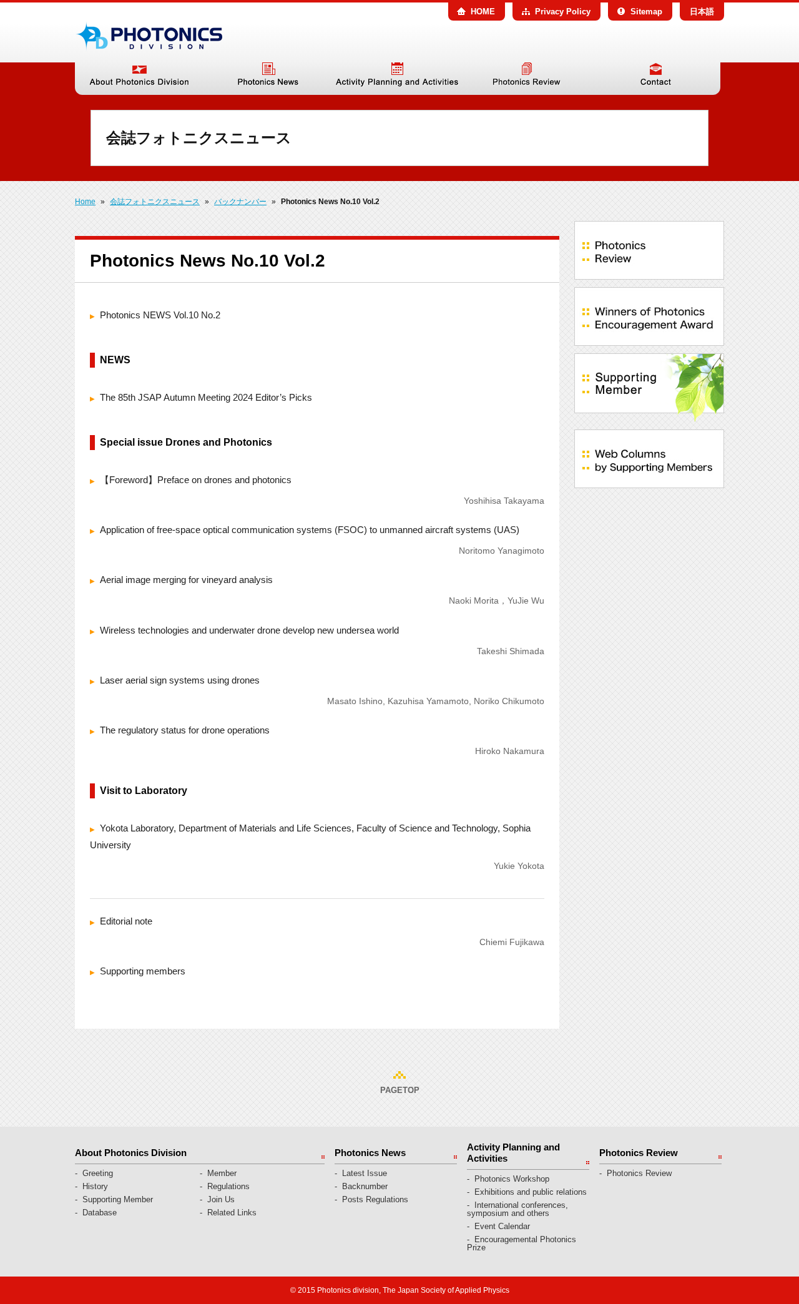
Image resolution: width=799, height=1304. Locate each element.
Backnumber (365, 1186)
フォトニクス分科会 (148, 36)
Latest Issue (364, 1173)
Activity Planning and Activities (397, 78)
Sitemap (646, 11)
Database (99, 1212)
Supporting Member (117, 1199)
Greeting (97, 1173)
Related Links (232, 1212)
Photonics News (268, 78)
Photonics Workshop (511, 1179)
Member (222, 1173)
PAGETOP (399, 1090)
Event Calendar (502, 1226)
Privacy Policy (563, 11)
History (95, 1186)
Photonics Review (526, 78)
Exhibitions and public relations (530, 1192)
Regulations (228, 1186)
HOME (483, 11)
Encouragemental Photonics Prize (521, 1243)
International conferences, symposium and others (517, 1209)
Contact (655, 78)
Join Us (221, 1199)
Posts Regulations (375, 1199)
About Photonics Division (139, 78)
